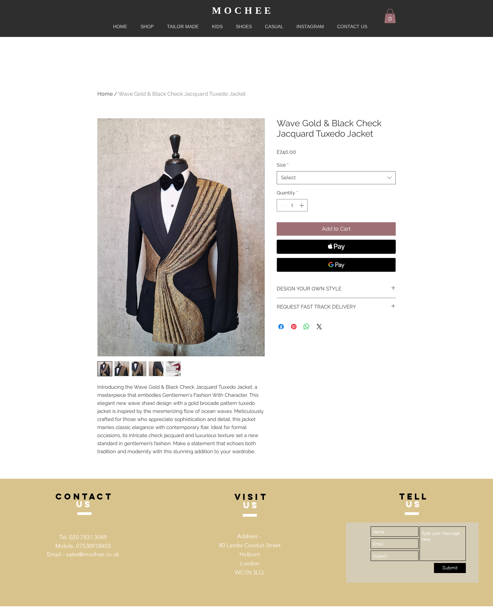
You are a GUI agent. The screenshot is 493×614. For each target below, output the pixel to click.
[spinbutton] (292, 205)
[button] (390, 16)
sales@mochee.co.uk (92, 554)
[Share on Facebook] (281, 327)
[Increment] (302, 205)
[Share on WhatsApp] (307, 327)
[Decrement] (282, 205)
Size (283, 165)
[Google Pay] (336, 265)
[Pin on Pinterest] (294, 327)
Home (105, 94)
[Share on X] (319, 327)
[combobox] (336, 177)
